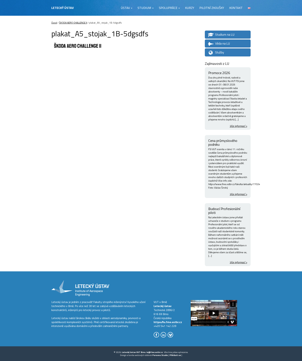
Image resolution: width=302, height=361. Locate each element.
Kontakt (236, 7)
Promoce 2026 (219, 72)
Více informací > (238, 126)
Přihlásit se (175, 355)
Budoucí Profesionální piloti (224, 210)
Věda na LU (222, 43)
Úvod (54, 22)
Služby (219, 52)
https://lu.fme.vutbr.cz (168, 322)
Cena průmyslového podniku (222, 142)
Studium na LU (225, 34)
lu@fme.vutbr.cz (154, 352)
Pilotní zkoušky (211, 7)
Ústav (126, 7)
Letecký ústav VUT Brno (133, 352)
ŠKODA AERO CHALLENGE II (73, 22)
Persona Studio (160, 355)
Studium (145, 7)
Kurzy (189, 7)
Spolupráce (168, 7)
